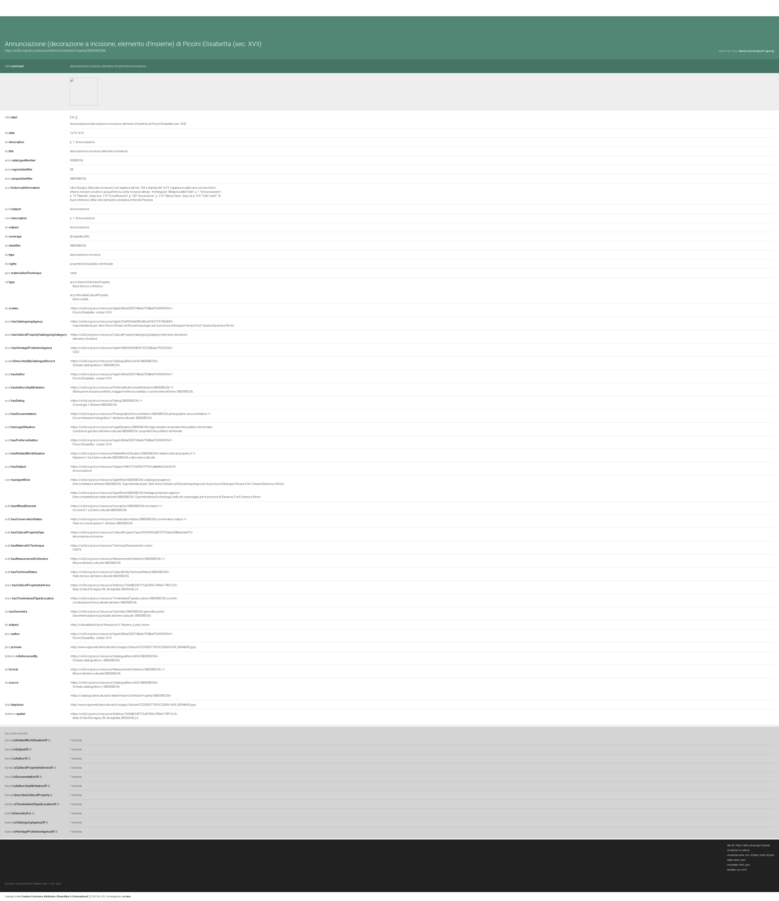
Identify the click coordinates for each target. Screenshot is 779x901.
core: (16, 218)
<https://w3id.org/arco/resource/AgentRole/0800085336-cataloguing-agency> (177, 482)
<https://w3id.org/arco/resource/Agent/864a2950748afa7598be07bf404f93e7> (121, 310)
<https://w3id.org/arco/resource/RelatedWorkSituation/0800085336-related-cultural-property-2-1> (133, 455)
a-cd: (22, 187)
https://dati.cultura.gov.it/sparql (753, 845)
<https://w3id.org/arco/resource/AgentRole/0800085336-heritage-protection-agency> (165, 495)
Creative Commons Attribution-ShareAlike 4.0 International (54, 896)
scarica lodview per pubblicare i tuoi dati (33, 884)
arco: (20, 160)
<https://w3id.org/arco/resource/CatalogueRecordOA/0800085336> (114, 363)
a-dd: (20, 506)
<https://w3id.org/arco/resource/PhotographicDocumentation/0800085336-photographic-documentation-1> (140, 416)
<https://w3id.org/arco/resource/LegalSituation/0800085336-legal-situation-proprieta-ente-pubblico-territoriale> (141, 429)
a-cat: (30, 361)
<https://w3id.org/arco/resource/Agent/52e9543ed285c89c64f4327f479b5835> (152, 323)
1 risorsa (76, 740)
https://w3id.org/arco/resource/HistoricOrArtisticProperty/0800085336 (55, 51)
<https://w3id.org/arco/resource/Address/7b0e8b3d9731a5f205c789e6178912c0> (124, 587)
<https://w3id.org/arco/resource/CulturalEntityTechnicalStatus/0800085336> (119, 574)
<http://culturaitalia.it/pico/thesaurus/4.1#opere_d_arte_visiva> (110, 624)
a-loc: (27, 585)
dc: (10, 133)
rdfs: (14, 66)
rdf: (10, 282)
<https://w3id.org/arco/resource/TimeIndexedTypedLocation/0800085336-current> (124, 600)
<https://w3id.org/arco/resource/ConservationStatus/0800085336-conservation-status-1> (128, 521)
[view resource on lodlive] (772, 26)
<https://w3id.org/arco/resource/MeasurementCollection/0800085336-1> (117, 560)
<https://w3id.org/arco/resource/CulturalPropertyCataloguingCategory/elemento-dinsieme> (129, 336)
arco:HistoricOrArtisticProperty (90, 284)
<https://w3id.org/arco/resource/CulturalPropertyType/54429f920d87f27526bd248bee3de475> (131, 534)
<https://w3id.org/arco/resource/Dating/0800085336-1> (106, 402)
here (128, 896)
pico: (23, 273)
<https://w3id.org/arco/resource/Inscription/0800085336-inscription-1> (116, 508)
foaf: (14, 704)
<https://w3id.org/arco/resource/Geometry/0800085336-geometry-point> (117, 613)
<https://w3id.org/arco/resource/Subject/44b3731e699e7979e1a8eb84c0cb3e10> (123, 468)
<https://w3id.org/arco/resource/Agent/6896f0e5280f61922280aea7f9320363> (121, 350)
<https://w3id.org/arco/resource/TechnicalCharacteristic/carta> (111, 547)
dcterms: (21, 656)
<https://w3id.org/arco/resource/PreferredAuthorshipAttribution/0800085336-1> (131, 389)
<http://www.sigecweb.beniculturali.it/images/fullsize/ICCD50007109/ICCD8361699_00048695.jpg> (133, 647)
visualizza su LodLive (738, 850)
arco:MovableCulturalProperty (89, 297)
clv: (16, 611)
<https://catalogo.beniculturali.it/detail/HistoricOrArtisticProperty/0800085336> (120, 695)
